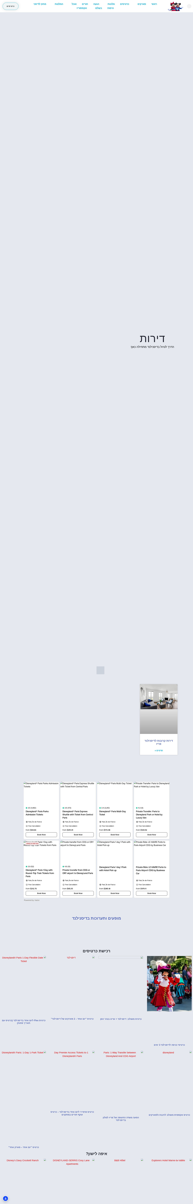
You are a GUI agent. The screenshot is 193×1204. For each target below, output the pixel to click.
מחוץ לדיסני (39, 4)
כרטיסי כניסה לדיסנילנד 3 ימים (169, 1045)
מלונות (111, 4)
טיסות (110, 8)
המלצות (59, 4)
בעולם (98, 8)
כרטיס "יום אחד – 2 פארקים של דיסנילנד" (72, 1019)
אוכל (74, 4)
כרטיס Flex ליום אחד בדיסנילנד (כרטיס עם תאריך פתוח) (23, 1021)
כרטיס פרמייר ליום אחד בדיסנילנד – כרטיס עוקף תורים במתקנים (72, 1113)
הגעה (96, 4)
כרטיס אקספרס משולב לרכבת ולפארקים (169, 1115)
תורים (85, 4)
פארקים (142, 4)
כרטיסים (124, 4)
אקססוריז (82, 8)
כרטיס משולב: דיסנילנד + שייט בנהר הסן (121, 1019)
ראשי (154, 4)
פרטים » (159, 750)
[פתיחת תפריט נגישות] (5, 1198)
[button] (189, 6)
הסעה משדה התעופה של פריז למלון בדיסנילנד (121, 1118)
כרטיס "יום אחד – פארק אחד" (23, 1147)
